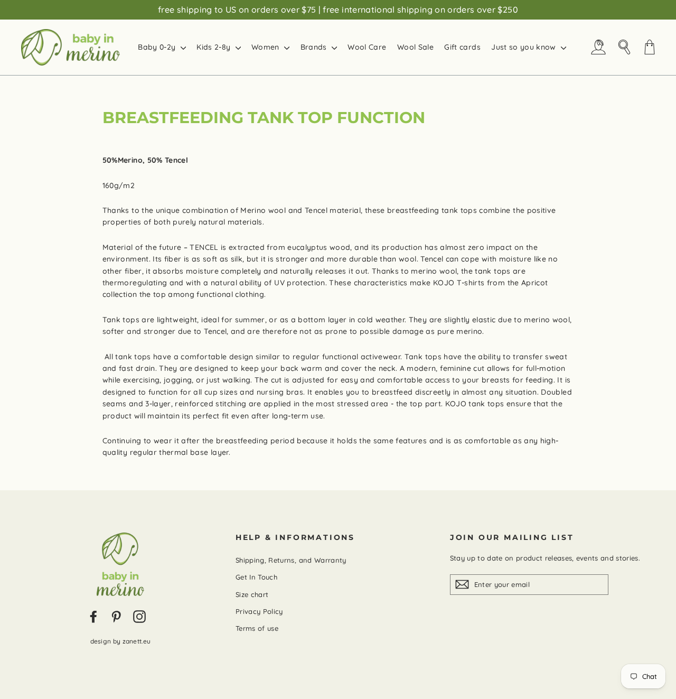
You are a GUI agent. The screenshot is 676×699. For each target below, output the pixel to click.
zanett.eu (137, 641)
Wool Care (367, 47)
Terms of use (257, 628)
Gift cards (462, 47)
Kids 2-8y (214, 47)
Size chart (252, 594)
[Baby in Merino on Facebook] (93, 616)
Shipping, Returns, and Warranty (291, 560)
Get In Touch (256, 577)
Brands (315, 47)
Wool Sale (415, 47)
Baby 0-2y (158, 47)
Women (266, 47)
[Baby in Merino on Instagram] (139, 616)
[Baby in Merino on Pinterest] (116, 616)
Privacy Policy (259, 611)
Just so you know (524, 47)
